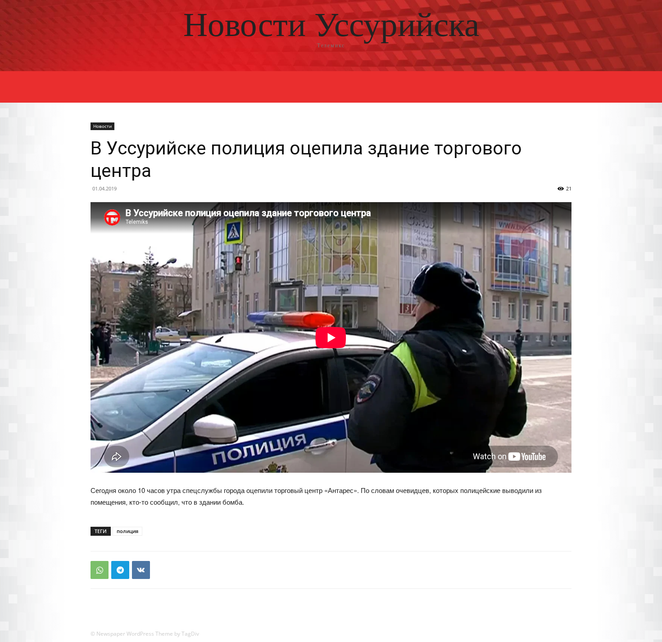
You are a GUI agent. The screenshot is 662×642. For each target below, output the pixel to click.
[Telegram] (120, 570)
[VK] (141, 570)
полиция (127, 531)
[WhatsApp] (100, 570)
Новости (102, 126)
